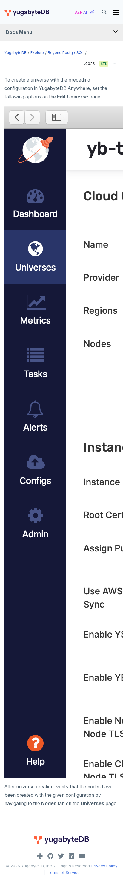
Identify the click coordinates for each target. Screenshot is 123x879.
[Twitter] (61, 856)
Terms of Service (64, 872)
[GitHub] (50, 856)
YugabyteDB (15, 52)
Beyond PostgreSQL (66, 52)
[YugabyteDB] (26, 12)
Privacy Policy (104, 865)
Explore (37, 52)
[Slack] (40, 856)
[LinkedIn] (71, 856)
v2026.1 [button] (93, 62)
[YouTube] (82, 856)
